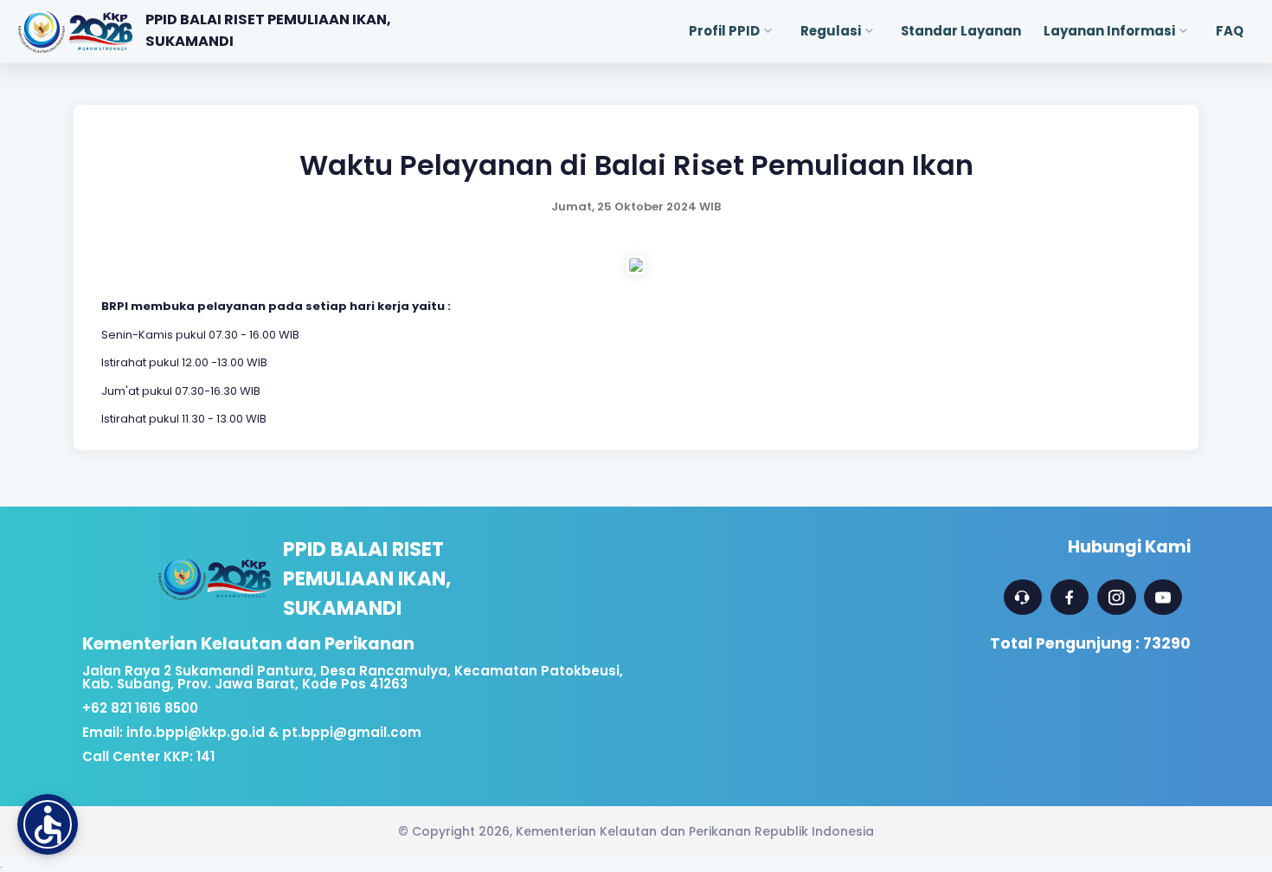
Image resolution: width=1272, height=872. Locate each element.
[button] (47, 824)
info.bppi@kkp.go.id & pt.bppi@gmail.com (273, 732)
